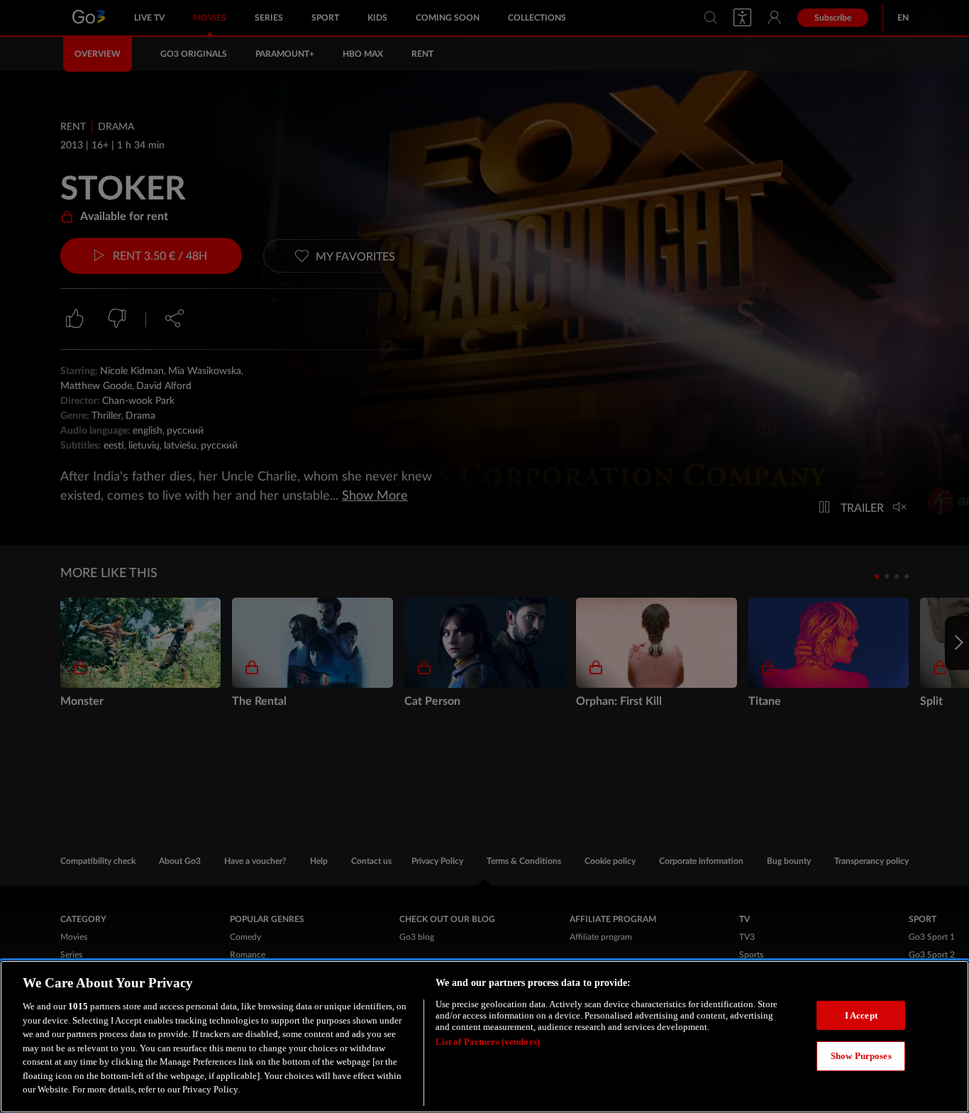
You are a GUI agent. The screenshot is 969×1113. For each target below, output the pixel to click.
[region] (484, 1036)
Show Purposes (861, 1056)
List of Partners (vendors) (488, 1041)
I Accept (861, 1015)
